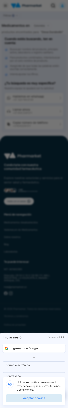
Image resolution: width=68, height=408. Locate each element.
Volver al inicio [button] (57, 337)
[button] (34, 348)
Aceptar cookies (34, 398)
